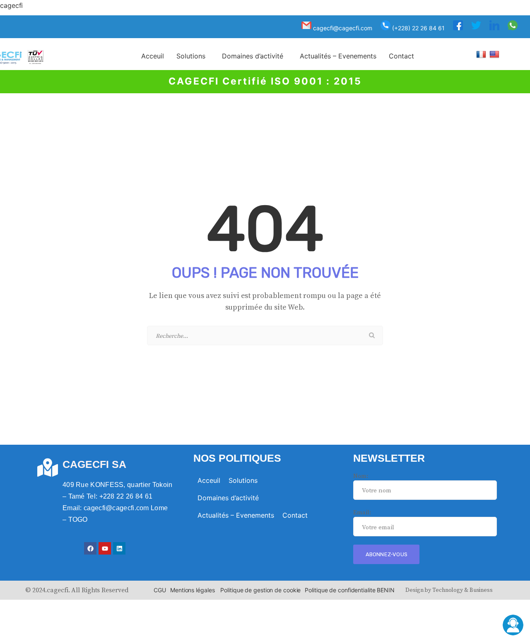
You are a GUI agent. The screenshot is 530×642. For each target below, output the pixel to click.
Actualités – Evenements (338, 56)
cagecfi (11, 5)
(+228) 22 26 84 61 (417, 27)
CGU (160, 590)
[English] (495, 54)
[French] (482, 54)
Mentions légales (192, 590)
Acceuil (152, 56)
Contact (401, 56)
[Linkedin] (119, 548)
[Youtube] (105, 548)
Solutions (190, 56)
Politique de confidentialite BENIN (350, 590)
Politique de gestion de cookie (260, 590)
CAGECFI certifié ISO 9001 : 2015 (265, 81)
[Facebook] (90, 548)
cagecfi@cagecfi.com (341, 27)
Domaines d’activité (252, 56)
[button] (193, 55)
